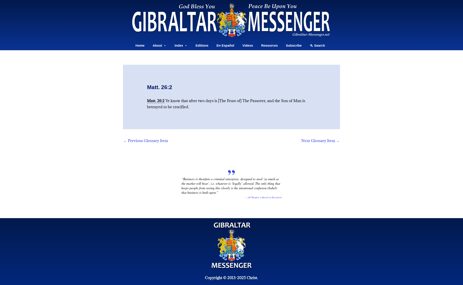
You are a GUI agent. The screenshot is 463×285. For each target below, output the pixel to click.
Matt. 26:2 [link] (156, 100)
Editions (202, 45)
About (157, 45)
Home (140, 45)
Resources (269, 45)
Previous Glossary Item (145, 140)
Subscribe (294, 45)
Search (319, 45)
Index (179, 45)
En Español (225, 45)
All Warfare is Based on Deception (265, 197)
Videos (247, 45)
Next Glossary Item (320, 140)
